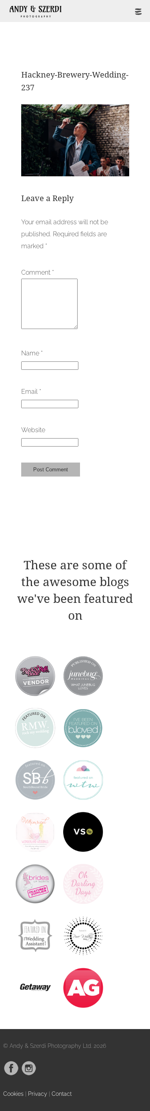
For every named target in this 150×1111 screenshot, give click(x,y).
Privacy (37, 1093)
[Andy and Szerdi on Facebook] (11, 1073)
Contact (62, 1093)
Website (33, 430)
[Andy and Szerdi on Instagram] (29, 1073)
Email (31, 391)
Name (32, 353)
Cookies (13, 1093)
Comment (37, 272)
